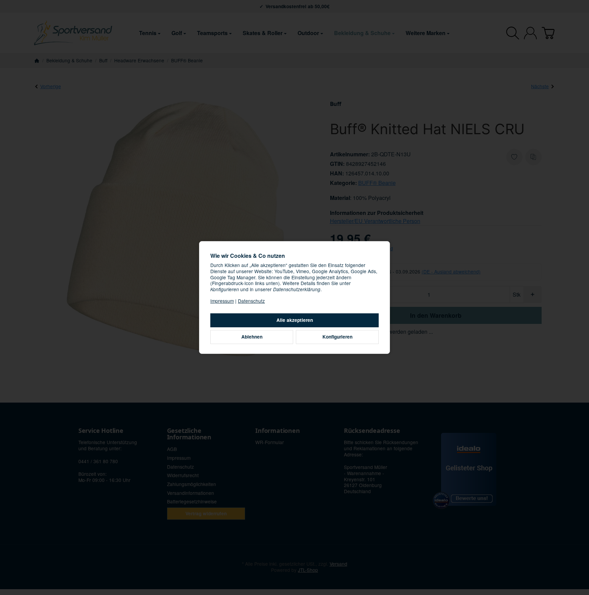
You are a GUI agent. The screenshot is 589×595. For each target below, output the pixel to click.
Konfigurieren (337, 336)
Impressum (222, 300)
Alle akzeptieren (294, 320)
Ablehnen (251, 336)
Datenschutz (251, 300)
